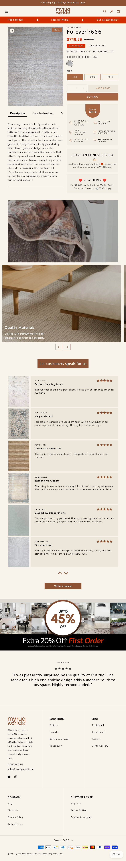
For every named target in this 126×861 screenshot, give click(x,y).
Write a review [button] (63, 586)
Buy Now (92, 96)
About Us (13, 810)
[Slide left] (58, 347)
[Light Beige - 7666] (70, 64)
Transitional (98, 732)
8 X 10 (92, 77)
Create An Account (81, 817)
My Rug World (21, 854)
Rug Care (76, 803)
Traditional (98, 725)
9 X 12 (110, 77)
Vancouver (56, 746)
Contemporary (100, 746)
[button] (6, 11)
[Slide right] (67, 347)
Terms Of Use (79, 810)
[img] (104, 380)
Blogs (11, 803)
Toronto (54, 732)
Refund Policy (15, 824)
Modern (96, 739)
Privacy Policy (15, 817)
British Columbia (59, 739)
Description (17, 113)
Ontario (54, 725)
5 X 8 (75, 77)
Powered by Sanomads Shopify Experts (44, 854)
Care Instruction (43, 113)
